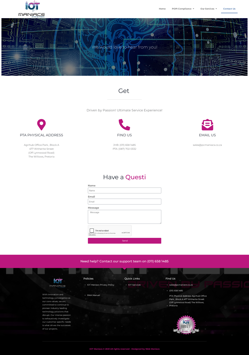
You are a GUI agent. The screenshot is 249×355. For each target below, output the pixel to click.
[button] (246, 9)
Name (92, 185)
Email (91, 196)
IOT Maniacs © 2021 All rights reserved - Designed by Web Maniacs (124, 349)
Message (93, 207)
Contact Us (229, 8)
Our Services (207, 8)
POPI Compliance (181, 8)
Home (162, 8)
